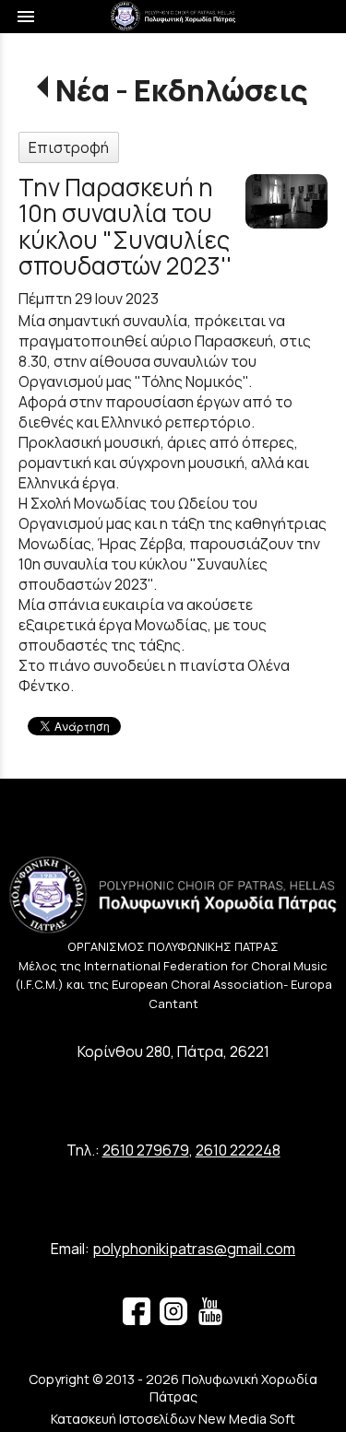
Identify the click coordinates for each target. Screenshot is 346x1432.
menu (26, 17)
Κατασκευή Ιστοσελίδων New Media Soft (173, 1418)
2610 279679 (145, 1150)
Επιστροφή (69, 147)
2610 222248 (238, 1150)
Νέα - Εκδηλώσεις (181, 90)
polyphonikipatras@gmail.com (193, 1248)
